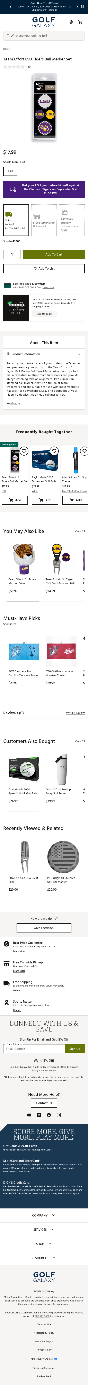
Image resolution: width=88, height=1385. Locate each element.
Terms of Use (44, 1324)
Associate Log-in (44, 1341)
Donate (17, 1010)
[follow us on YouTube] (29, 1116)
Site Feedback (44, 1376)
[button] (64, 230)
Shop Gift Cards (43, 1150)
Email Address (14, 1044)
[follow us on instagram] (58, 1116)
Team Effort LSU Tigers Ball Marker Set (15, 479)
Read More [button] (13, 404)
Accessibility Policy (44, 1333)
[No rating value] (15, 67)
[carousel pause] (82, 7)
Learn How (48, 287)
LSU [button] (4, 491)
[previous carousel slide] (10, 7)
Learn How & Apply (68, 1193)
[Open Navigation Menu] (7, 22)
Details (16, 990)
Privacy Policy (44, 1350)
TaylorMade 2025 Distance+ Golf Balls (44, 479)
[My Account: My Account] (71, 22)
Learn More (19, 951)
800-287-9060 (42, 1316)
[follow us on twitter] (39, 1116)
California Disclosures (44, 1368)
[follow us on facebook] (48, 1116)
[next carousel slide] (77, 7)
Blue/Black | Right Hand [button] (74, 491)
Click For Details (47, 1071)
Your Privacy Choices (41, 1359)
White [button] (35, 491)
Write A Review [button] (75, 713)
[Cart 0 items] (80, 22)
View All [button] (80, 531)
